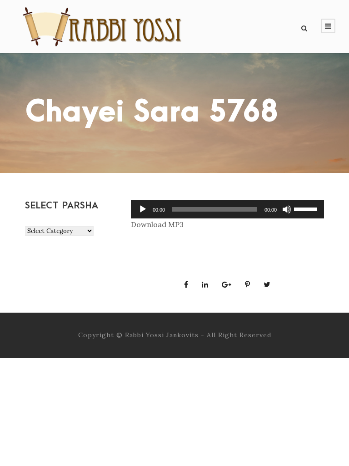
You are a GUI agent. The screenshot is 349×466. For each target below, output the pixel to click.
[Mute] (286, 209)
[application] (227, 209)
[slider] (306, 208)
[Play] (142, 209)
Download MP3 (157, 224)
